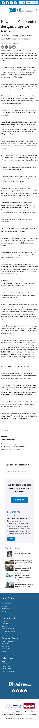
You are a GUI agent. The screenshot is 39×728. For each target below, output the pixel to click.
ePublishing (30, 718)
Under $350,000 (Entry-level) (18, 523)
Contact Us (5, 664)
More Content (8, 618)
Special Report (6, 603)
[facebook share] (10, 47)
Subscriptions (6, 649)
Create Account (32, 3)
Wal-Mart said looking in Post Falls (10, 449)
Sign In (22, 3)
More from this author (15, 471)
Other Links (7, 658)
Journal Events (6, 666)
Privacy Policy (6, 669)
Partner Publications (8, 631)
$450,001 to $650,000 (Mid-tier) (19, 529)
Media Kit (4, 651)
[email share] (14, 47)
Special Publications (8, 629)
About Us (4, 661)
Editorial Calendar (7, 641)
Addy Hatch (16, 43)
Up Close (4, 606)
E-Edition (4, 621)
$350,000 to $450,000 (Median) (19, 526)
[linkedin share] (2, 47)
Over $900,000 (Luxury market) (19, 534)
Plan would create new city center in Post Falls (14, 444)
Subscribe (19, 500)
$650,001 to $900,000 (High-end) (20, 531)
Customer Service (10, 638)
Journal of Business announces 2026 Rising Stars (23, 577)
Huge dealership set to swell (17, 464)
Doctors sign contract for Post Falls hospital (13, 446)
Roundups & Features (8, 609)
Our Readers (5, 644)
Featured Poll (14, 512)
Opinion (4, 611)
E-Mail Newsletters (7, 623)
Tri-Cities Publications (8, 671)
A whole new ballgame (23, 553)
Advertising (5, 646)
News (3, 601)
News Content (8, 598)
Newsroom (5, 626)
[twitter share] (6, 47)
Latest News (5, 430)
